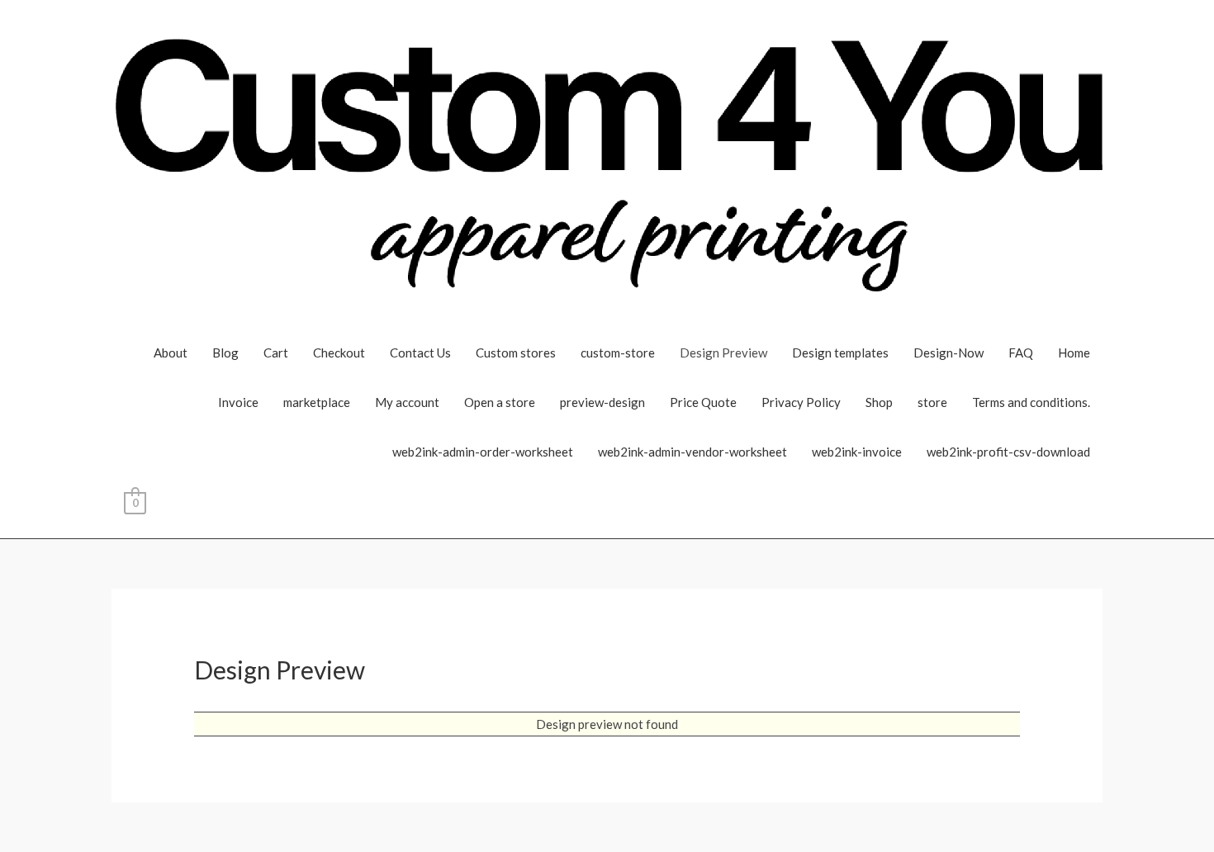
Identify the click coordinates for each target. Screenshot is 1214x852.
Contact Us (420, 352)
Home (1074, 352)
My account (407, 402)
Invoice (238, 402)
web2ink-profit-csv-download (1008, 451)
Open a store (499, 402)
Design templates (840, 352)
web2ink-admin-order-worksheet (482, 451)
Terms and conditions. (1031, 402)
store (932, 402)
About (170, 352)
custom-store (618, 352)
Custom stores (516, 352)
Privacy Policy (801, 402)
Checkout (339, 352)
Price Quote (703, 402)
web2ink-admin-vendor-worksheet (692, 451)
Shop (879, 402)
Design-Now (948, 352)
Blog (225, 352)
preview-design (602, 402)
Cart (275, 352)
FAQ (1020, 352)
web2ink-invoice (857, 451)
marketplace (316, 402)
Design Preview (723, 352)
